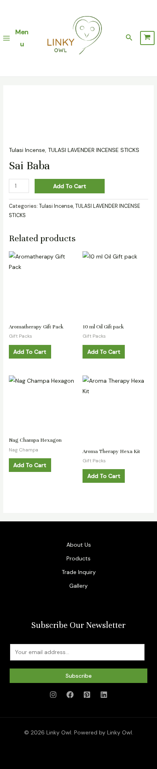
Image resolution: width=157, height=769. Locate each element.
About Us (78, 544)
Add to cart (69, 186)
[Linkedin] (103, 694)
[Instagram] (53, 694)
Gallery (78, 585)
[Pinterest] (87, 694)
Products (78, 558)
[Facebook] (70, 694)
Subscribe (79, 675)
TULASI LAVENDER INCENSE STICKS (93, 150)
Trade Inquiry (79, 572)
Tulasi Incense (27, 150)
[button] (129, 38)
